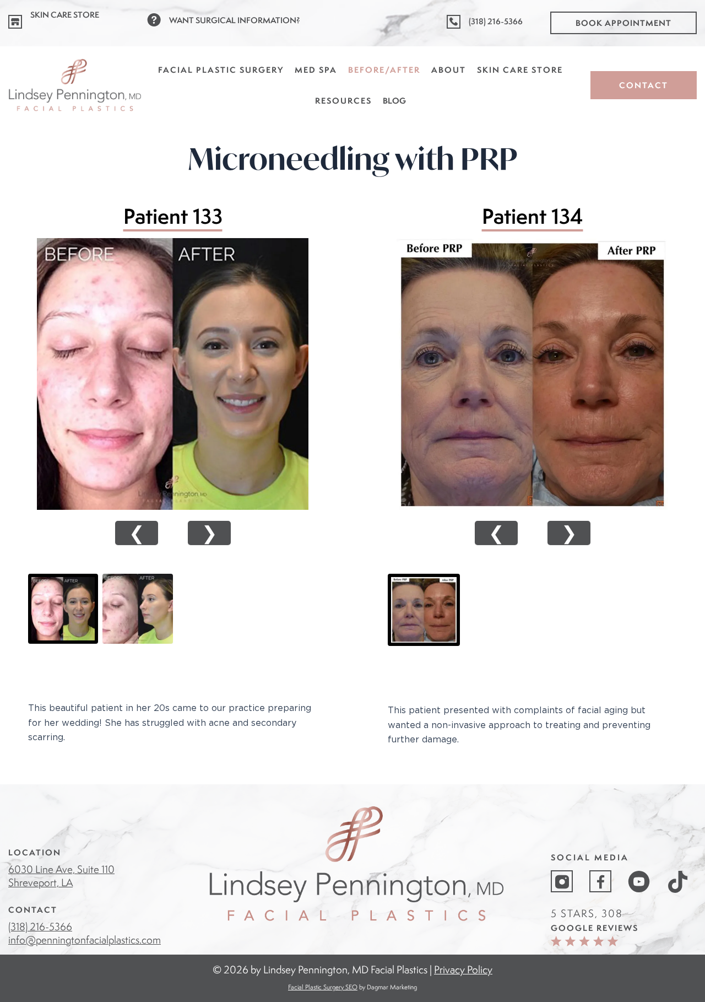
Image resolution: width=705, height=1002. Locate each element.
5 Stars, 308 (587, 913)
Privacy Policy (463, 969)
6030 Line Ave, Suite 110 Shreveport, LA (61, 876)
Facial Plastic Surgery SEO (322, 987)
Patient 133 (173, 216)
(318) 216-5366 (40, 926)
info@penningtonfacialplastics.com (84, 939)
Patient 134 (532, 216)
